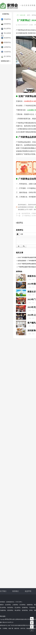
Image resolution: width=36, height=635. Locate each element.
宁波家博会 (32, 607)
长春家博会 (7, 52)
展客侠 (2, 604)
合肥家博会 (7, 47)
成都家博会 (30, 604)
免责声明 (28, 591)
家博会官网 (8, 619)
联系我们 (15, 591)
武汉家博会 (23, 604)
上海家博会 (15, 604)
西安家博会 (10, 610)
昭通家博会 (7, 42)
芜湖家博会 (25, 607)
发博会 (31, 610)
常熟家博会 (7, 19)
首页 (28, 15)
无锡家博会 (3, 610)
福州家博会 (25, 610)
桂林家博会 (7, 24)
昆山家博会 (3, 607)
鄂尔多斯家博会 (6, 33)
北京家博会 (8, 604)
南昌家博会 (10, 607)
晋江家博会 (7, 56)
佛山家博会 (7, 28)
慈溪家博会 (7, 38)
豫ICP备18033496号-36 (6, 622)
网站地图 (2, 616)
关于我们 (3, 591)
